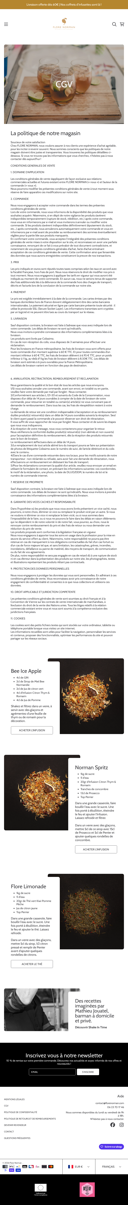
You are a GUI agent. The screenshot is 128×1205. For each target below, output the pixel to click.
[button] (6, 24)
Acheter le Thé (32, 964)
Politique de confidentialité (20, 1112)
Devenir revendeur (15, 1125)
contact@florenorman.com (110, 1103)
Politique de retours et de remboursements (30, 1118)
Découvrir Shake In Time (91, 1027)
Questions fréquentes (17, 1138)
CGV (6, 1105)
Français (108, 1166)
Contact (9, 1131)
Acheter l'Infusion (32, 730)
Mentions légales (14, 1099)
